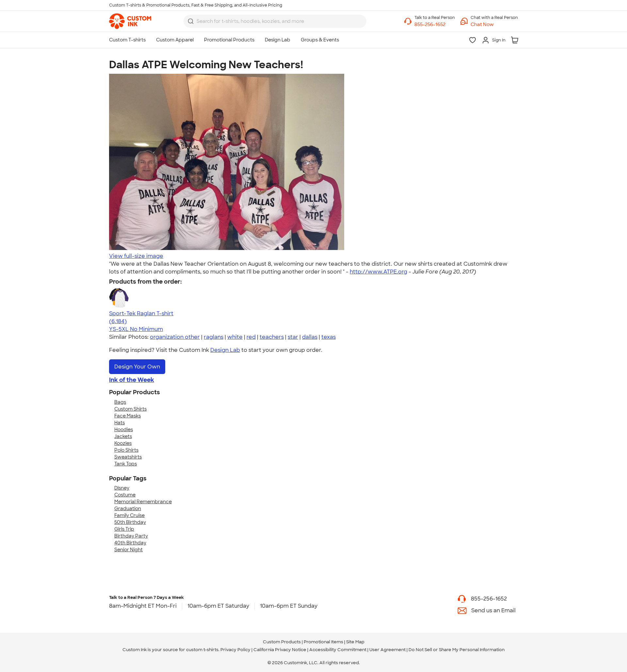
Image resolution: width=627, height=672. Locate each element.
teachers (272, 337)
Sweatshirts (128, 457)
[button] (494, 24)
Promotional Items (323, 642)
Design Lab (225, 350)
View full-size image (136, 256)
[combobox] (275, 21)
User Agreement (387, 649)
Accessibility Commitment (337, 649)
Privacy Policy (235, 649)
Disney (121, 488)
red (251, 337)
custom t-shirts (202, 649)
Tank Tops (125, 464)
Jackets (123, 436)
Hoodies (123, 429)
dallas (309, 337)
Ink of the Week (131, 380)
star (293, 337)
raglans (213, 337)
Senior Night (128, 550)
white (235, 337)
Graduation (127, 508)
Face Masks (127, 416)
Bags (120, 402)
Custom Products (282, 642)
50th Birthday (130, 522)
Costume (125, 495)
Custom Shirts (130, 409)
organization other (175, 337)
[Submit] (191, 21)
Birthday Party (131, 536)
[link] (130, 21)
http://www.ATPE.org (378, 271)
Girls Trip (124, 529)
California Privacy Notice (279, 649)
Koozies (123, 443)
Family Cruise (129, 515)
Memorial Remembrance (143, 502)
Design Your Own (137, 366)
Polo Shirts (126, 450)
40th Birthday (130, 543)
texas (328, 337)
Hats (119, 423)
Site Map (355, 642)
